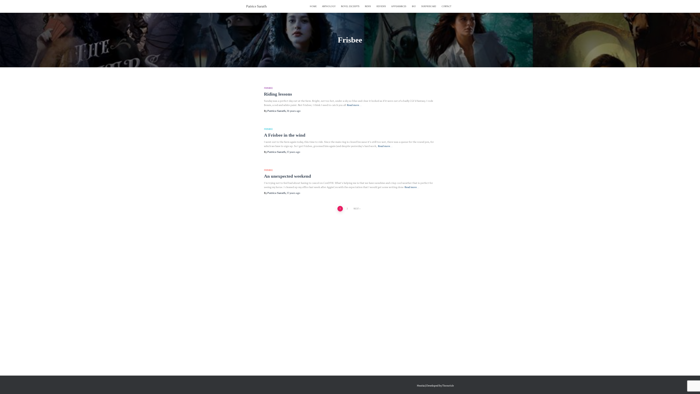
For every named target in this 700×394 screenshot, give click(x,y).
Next (356, 208)
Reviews (381, 6)
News (368, 6)
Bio (414, 6)
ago (294, 111)
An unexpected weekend (287, 176)
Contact (446, 6)
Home (313, 6)
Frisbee (268, 88)
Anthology (329, 6)
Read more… (354, 105)
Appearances (398, 6)
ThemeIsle (448, 385)
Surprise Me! (428, 6)
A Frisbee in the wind (284, 135)
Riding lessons (278, 94)
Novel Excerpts (350, 6)
